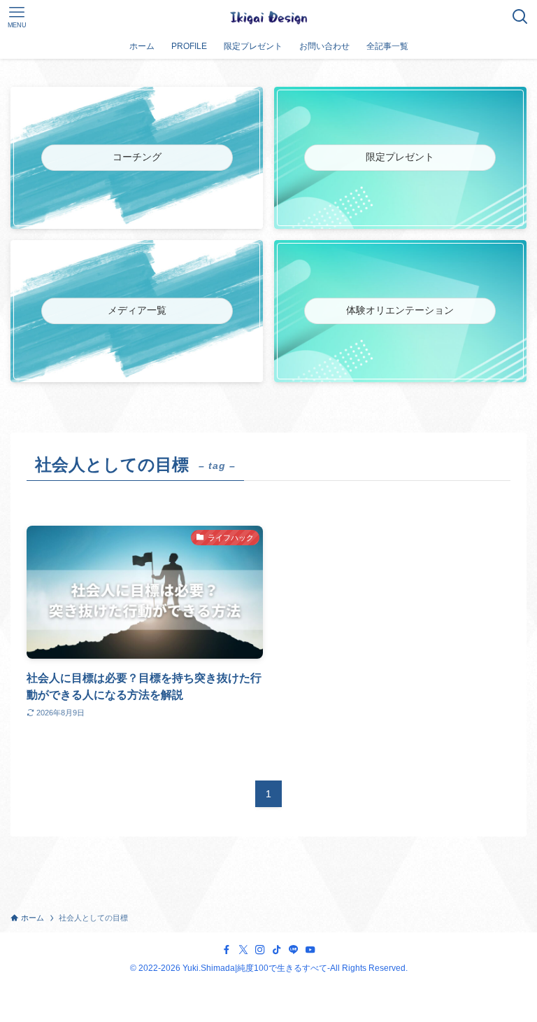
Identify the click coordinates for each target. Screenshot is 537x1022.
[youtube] (310, 950)
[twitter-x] (243, 950)
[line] (293, 950)
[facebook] (226, 950)
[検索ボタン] (520, 17)
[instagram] (260, 950)
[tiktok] (277, 950)
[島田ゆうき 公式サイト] (268, 17)
